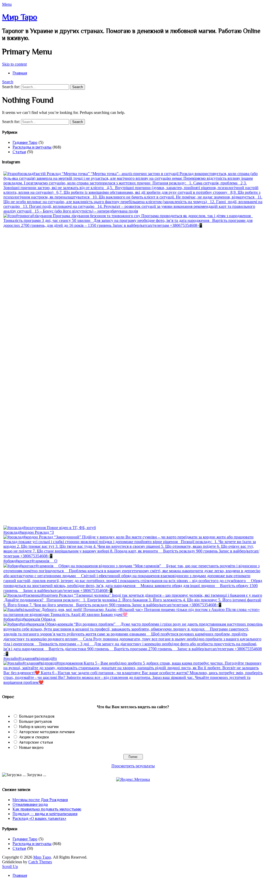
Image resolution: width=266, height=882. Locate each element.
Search (7, 82)
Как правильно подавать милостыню (46, 809)
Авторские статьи (36, 742)
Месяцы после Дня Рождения (40, 799)
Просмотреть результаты (133, 766)
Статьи (19, 152)
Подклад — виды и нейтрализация (44, 814)
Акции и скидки (34, 737)
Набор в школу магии (39, 726)
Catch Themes (40, 862)
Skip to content (14, 64)
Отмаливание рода (30, 804)
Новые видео (31, 747)
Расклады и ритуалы (31, 147)
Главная (19, 73)
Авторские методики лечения (47, 732)
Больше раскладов (37, 716)
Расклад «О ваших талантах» (39, 818)
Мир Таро (19, 17)
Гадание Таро (24, 142)
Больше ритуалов (35, 721)
